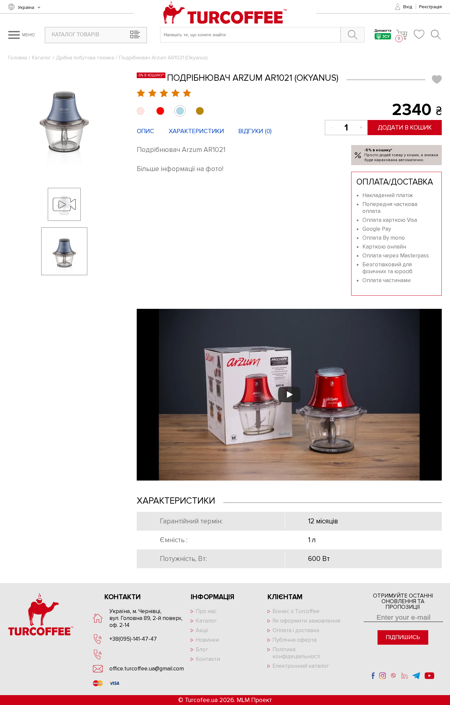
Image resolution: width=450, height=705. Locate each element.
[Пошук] (436, 35)
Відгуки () (255, 131)
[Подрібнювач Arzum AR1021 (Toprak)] (200, 111)
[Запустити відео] (289, 394)
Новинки (207, 639)
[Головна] (225, 13)
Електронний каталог (300, 665)
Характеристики (196, 131)
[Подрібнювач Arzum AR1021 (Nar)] (160, 111)
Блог (202, 649)
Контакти (208, 659)
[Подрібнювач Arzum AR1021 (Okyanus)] (64, 119)
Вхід (407, 7)
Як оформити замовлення (306, 620)
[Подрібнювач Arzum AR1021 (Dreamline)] (140, 111)
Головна (17, 57)
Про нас (206, 611)
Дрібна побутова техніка (85, 57)
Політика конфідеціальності (296, 653)
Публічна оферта (294, 639)
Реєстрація (430, 7)
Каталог (41, 57)
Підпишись (403, 637)
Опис (145, 131)
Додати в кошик (405, 128)
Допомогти (383, 31)
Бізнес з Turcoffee (296, 611)
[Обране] (419, 34)
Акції (202, 630)
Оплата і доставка (295, 630)
